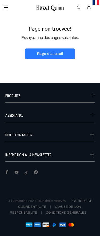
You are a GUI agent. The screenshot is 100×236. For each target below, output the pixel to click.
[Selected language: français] (96, 2)
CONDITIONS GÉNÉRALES (66, 212)
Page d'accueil (50, 54)
